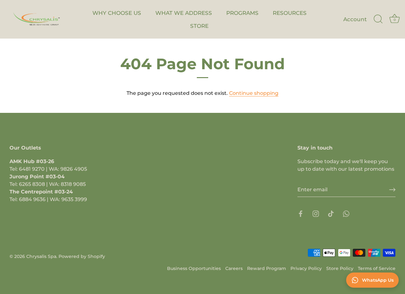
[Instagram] (316, 213)
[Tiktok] (331, 213)
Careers (234, 268)
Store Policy (339, 268)
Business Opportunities (194, 268)
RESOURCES (290, 12)
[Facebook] (300, 213)
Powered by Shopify (82, 256)
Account (355, 19)
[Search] (378, 19)
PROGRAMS (242, 12)
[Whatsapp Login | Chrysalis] (346, 213)
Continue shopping (253, 93)
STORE (199, 25)
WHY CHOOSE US (116, 12)
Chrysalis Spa (41, 256)
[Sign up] (392, 190)
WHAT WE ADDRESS (183, 12)
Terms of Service (377, 268)
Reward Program (266, 268)
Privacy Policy (306, 268)
